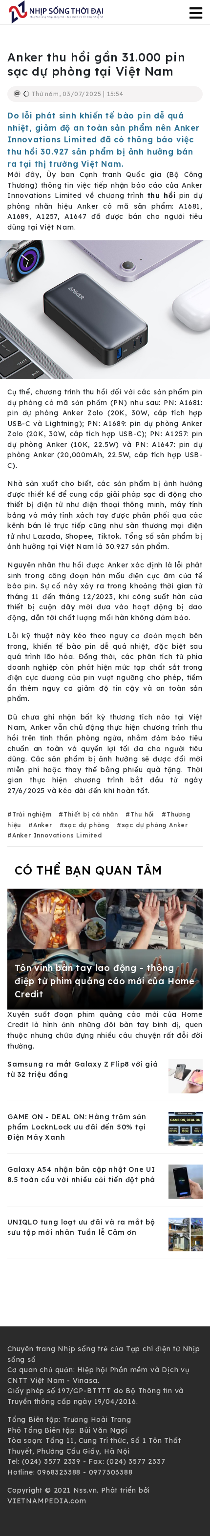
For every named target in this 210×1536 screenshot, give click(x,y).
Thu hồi (142, 814)
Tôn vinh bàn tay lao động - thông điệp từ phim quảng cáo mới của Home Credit (105, 981)
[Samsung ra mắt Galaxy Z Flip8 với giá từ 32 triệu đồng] (185, 1075)
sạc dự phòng (86, 825)
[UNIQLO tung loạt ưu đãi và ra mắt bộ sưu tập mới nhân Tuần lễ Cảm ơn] (185, 1233)
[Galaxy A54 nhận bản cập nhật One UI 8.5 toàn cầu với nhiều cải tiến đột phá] (185, 1181)
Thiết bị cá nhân (90, 814)
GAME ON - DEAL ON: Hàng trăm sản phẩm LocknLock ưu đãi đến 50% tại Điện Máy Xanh (77, 1127)
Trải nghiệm (32, 814)
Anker (42, 825)
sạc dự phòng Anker (155, 825)
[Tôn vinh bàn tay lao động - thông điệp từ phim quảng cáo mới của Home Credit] (105, 948)
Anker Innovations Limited (57, 835)
